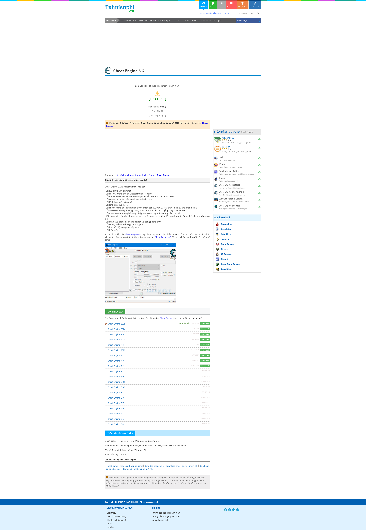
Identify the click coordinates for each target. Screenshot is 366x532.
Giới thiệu (111, 512)
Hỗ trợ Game (148, 175)
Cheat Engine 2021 (116, 355)
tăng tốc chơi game (154, 466)
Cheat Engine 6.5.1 (116, 413)
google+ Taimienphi (229, 509)
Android (213, 7)
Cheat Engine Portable (229, 184)
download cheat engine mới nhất (138, 469)
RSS (233, 509)
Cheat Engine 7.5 (116, 334)
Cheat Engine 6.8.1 (116, 392)
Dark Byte (123, 445)
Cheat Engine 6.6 (116, 408)
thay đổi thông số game (131, 466)
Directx (224, 249)
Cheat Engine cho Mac (229, 205)
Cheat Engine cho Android (231, 191)
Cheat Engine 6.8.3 (116, 382)
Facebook (225, 509)
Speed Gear (226, 269)
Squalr (222, 178)
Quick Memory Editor (229, 171)
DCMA (110, 523)
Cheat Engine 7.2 (116, 366)
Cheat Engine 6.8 (116, 397)
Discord (224, 259)
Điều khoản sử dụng (116, 516)
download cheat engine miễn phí (182, 466)
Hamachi (225, 239)
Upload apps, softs (161, 520)
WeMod (222, 164)
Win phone (231, 7)
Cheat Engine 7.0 (116, 376)
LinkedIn (237, 509)
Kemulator (226, 229)
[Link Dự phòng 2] (157, 115)
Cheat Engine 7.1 (116, 371)
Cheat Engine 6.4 (133, 234)
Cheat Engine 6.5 (163, 237)
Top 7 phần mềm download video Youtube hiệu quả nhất (198, 21)
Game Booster (228, 244)
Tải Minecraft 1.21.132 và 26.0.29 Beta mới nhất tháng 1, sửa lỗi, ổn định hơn (146, 21)
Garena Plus (226, 224)
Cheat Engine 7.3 (116, 360)
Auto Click (226, 234)
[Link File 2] (157, 111)
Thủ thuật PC (255, 7)
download (119, 8)
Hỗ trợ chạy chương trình (128, 175)
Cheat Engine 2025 (116, 323)
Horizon (222, 157)
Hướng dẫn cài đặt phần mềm (166, 512)
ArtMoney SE (228, 137)
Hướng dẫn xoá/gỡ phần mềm (166, 516)
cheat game (112, 466)
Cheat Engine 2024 (116, 329)
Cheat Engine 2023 (116, 339)
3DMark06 (227, 146)
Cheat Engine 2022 (116, 350)
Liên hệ (110, 527)
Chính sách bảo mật (116, 520)
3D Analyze (226, 254)
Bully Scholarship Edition (231, 198)
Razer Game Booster (231, 264)
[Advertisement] (183, 44)
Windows (203, 6)
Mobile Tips (242, 7)
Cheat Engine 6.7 (116, 403)
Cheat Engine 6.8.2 (116, 387)
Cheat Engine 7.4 (116, 345)
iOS (221, 7)
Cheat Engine (166, 318)
